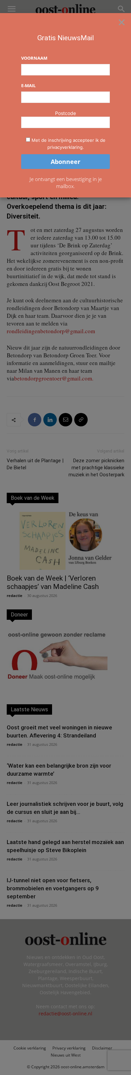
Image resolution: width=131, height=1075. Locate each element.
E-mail (28, 85)
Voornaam (34, 58)
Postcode (65, 113)
